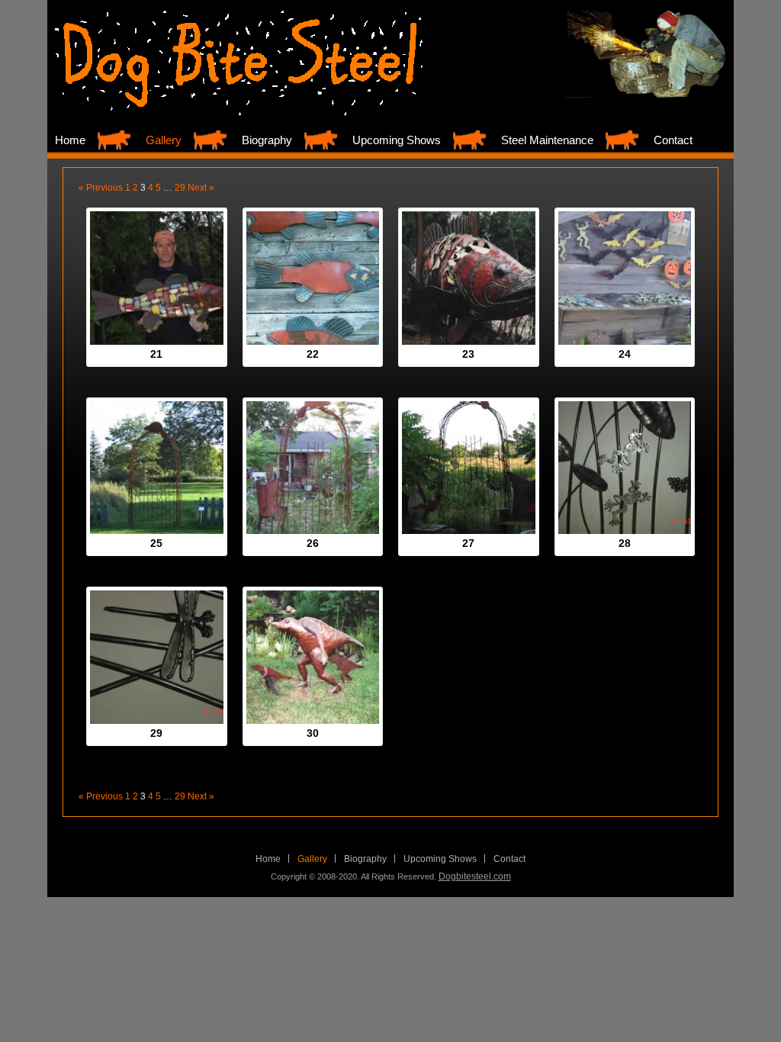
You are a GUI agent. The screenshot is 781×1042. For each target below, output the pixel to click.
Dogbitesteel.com (475, 876)
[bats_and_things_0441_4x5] (625, 278)
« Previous (101, 187)
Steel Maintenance (547, 139)
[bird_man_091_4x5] (313, 657)
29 (180, 187)
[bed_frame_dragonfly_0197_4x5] (156, 657)
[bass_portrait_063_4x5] (468, 278)
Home (70, 139)
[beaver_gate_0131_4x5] (468, 468)
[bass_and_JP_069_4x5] (156, 278)
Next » (201, 187)
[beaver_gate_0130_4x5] (313, 468)
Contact (673, 139)
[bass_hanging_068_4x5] (313, 278)
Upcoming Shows (396, 139)
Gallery (164, 139)
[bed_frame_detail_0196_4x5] (625, 468)
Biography (267, 139)
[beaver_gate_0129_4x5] (156, 468)
